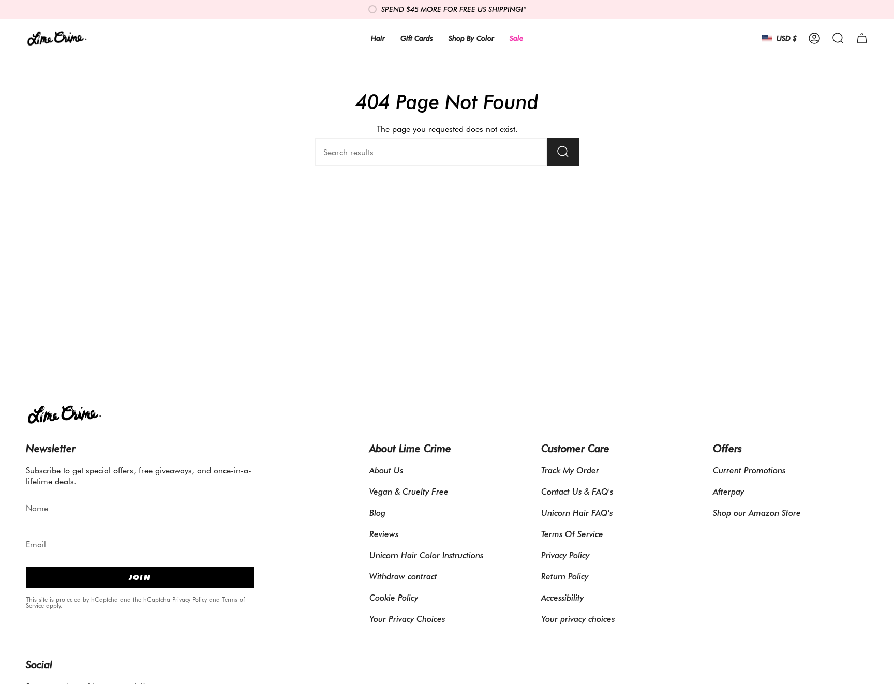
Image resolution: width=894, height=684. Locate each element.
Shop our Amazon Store (757, 512)
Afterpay (728, 491)
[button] (838, 38)
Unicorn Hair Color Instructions (426, 554)
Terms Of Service (572, 533)
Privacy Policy (189, 599)
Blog (377, 512)
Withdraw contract (403, 576)
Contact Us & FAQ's (577, 491)
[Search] (563, 152)
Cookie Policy (393, 597)
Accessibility (562, 597)
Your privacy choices (578, 618)
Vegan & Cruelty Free (409, 491)
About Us (386, 470)
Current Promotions (749, 470)
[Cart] (862, 38)
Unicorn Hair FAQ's (577, 512)
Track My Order (570, 470)
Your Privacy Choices (407, 618)
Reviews (383, 533)
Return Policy (564, 576)
